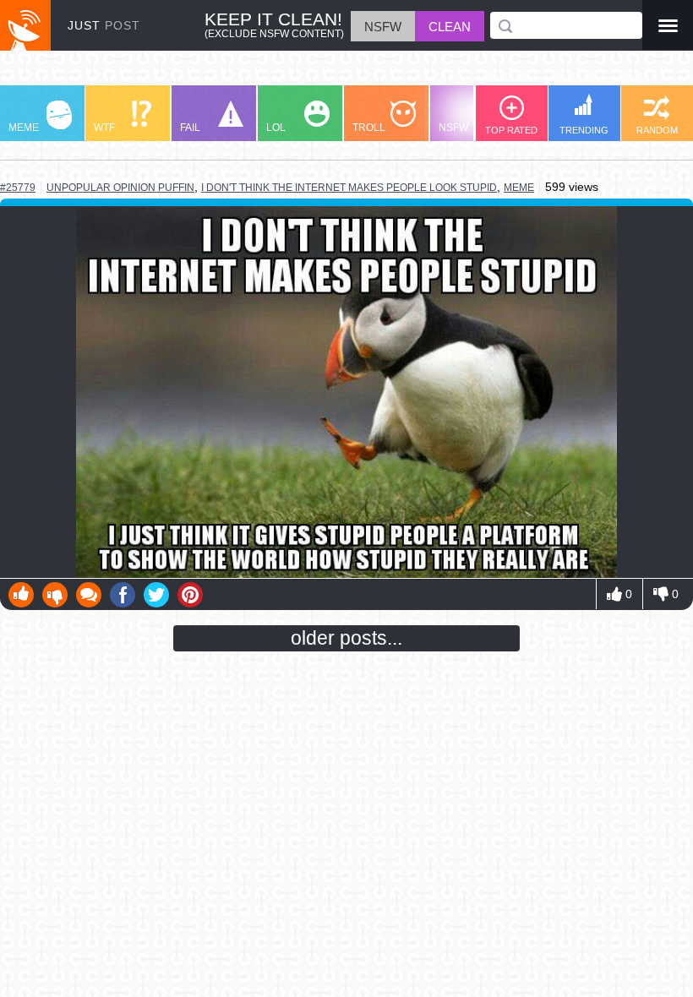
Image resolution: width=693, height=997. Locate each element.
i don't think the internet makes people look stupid (349, 187)
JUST (104, 25)
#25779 (17, 187)
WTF (104, 127)
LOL (276, 127)
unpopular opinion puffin (120, 187)
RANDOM (657, 130)
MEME (23, 127)
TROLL (368, 127)
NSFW (453, 127)
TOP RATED (511, 130)
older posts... (346, 638)
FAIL (190, 127)
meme (519, 187)
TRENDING (583, 130)
